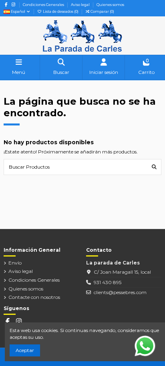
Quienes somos (110, 4)
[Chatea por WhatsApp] (145, 345)
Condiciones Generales (44, 4)
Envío (15, 263)
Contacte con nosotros (34, 297)
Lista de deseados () (60, 11)
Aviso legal (81, 4)
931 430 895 (107, 282)
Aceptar (25, 350)
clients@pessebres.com (120, 292)
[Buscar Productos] (154, 167)
